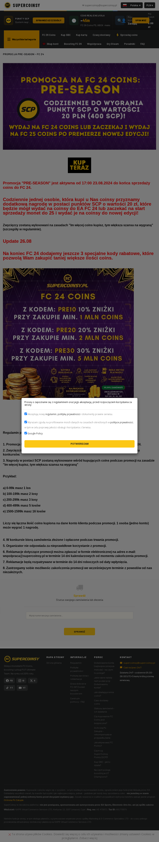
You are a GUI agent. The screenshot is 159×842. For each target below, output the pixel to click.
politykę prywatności (69, 414)
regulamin (50, 414)
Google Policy (35, 433)
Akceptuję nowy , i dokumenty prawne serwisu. (70, 414)
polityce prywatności (121, 422)
